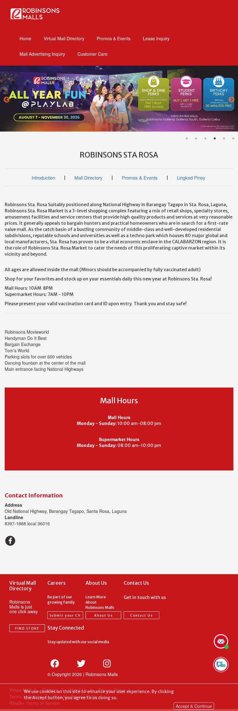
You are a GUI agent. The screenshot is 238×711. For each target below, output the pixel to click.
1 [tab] (187, 139)
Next (231, 100)
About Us (103, 615)
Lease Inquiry (156, 38)
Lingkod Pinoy (191, 177)
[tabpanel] (119, 101)
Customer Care (92, 54)
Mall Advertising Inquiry (42, 54)
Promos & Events (113, 38)
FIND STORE (27, 628)
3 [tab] (205, 139)
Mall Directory (88, 177)
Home (25, 38)
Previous (6, 100)
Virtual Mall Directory (64, 38)
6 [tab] (233, 139)
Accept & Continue (194, 706)
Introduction (43, 177)
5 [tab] (224, 139)
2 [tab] (196, 139)
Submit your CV (65, 615)
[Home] (35, 14)
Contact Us (141, 615)
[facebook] (10, 541)
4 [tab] (215, 139)
